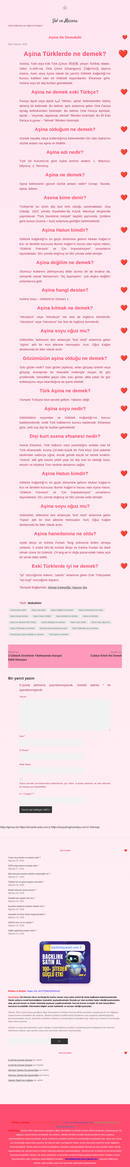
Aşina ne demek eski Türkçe (23, 622)
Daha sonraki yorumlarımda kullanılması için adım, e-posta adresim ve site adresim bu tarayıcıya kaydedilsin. (65, 785)
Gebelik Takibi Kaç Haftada (20, 1080)
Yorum (22, 696)
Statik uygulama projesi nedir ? (22, 930)
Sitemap (95, 827)
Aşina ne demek (90, 616)
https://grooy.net (9, 827)
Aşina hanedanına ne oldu (91, 610)
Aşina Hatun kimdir (42, 616)
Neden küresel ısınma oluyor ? (22, 890)
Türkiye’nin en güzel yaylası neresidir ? (26, 882)
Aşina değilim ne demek (62, 610)
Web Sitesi (25, 764)
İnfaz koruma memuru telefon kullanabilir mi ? (29, 874)
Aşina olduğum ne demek (53, 622)
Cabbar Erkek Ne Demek (106, 655)
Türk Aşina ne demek (58, 634)
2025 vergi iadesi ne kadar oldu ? (23, 866)
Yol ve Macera (65, 21)
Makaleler (35, 603)
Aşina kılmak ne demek (67, 616)
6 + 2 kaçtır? (26, 794)
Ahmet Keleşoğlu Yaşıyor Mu (67, 587)
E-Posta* (24, 750)
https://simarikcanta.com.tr (34, 827)
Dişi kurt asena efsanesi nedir (53, 628)
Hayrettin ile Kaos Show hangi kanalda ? (27, 914)
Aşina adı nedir (39, 610)
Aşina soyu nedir (78, 622)
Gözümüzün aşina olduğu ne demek (27, 634)
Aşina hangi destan (19, 616)
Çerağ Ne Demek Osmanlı (20, 1060)
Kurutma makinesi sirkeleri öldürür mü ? (26, 906)
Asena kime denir (18, 610)
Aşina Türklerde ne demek (22, 628)
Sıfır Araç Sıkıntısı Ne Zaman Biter (23, 1070)
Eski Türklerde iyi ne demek (85, 628)
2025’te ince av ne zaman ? (21, 922)
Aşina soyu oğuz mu (100, 622)
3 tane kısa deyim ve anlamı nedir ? (24, 857)
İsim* (22, 736)
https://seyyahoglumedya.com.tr (70, 827)
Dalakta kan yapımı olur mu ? (21, 898)
